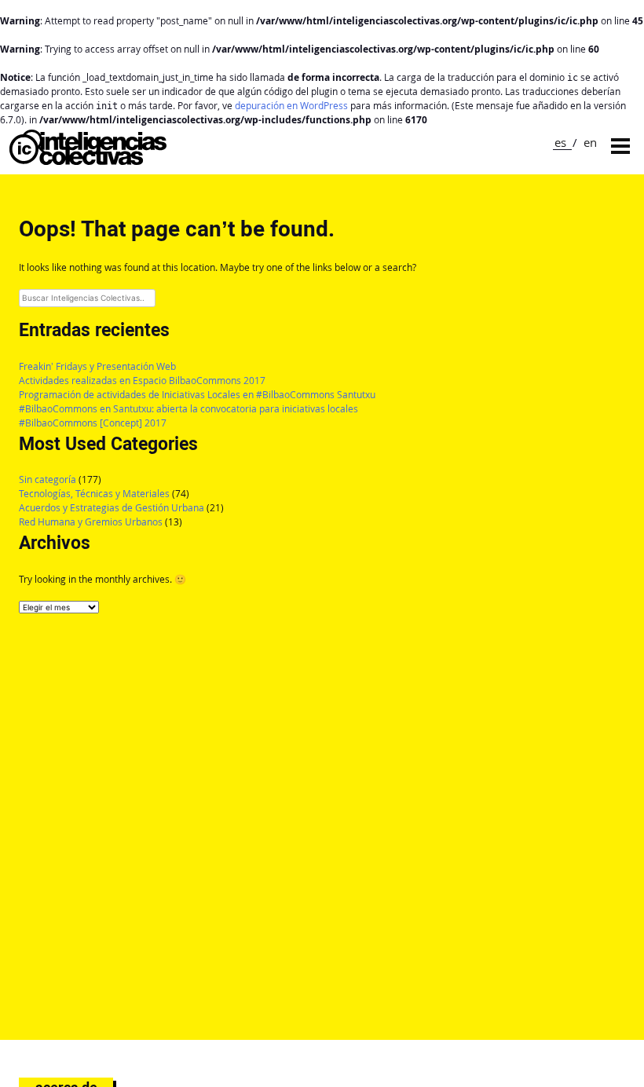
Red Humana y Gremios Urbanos (91, 522)
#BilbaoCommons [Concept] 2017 (92, 423)
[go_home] (87, 160)
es (560, 142)
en (590, 142)
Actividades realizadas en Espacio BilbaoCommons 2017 (142, 380)
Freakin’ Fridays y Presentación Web (97, 366)
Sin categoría (47, 479)
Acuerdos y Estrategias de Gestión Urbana (111, 507)
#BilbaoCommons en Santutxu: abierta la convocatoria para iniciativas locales (188, 408)
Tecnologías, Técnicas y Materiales (94, 493)
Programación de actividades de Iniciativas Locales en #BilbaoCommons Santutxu (197, 394)
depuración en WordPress (291, 105)
